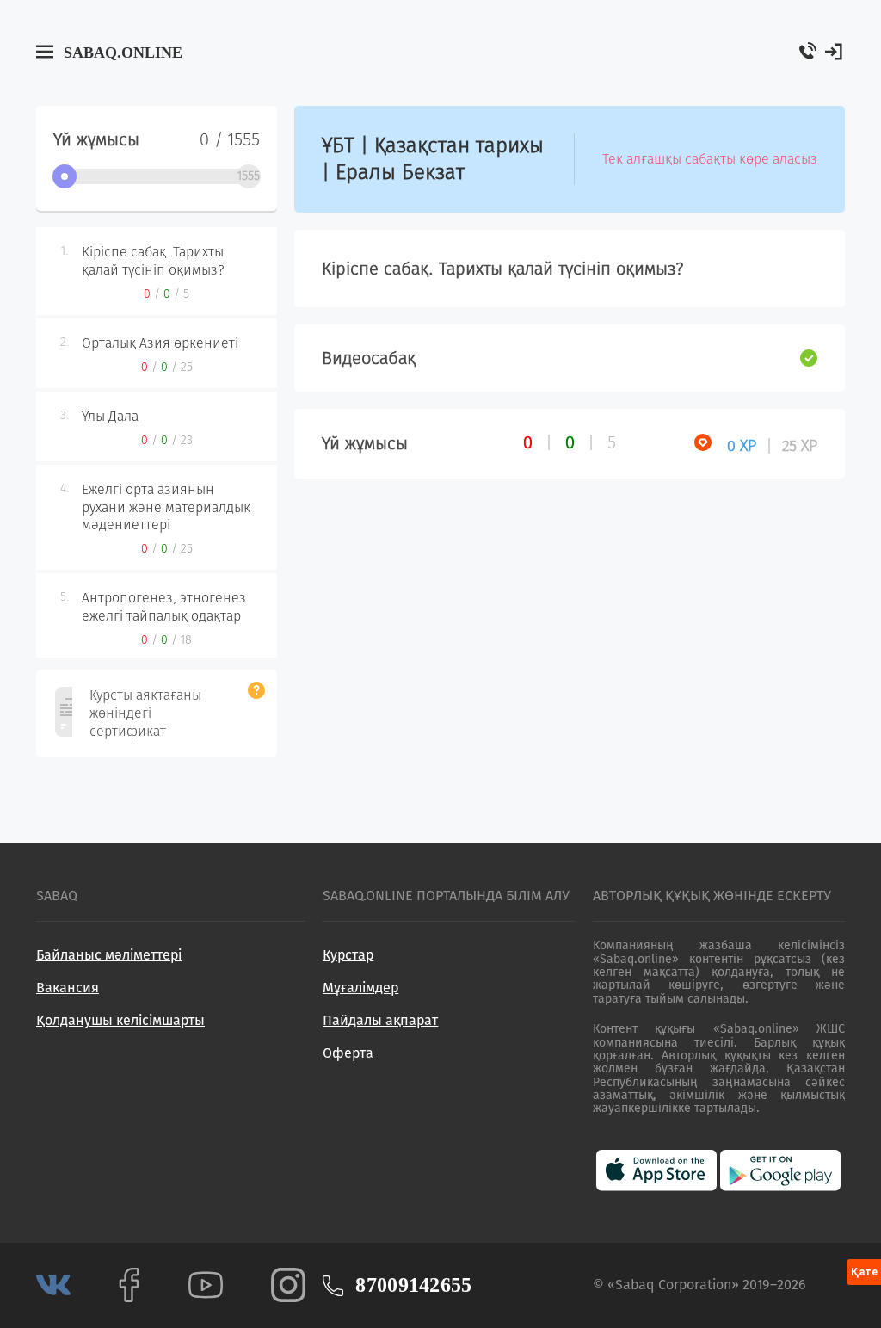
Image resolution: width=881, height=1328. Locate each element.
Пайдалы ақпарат (380, 1020)
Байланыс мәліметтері (109, 955)
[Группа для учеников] (53, 1284)
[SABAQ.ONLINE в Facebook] (129, 1284)
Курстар (348, 955)
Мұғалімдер (360, 987)
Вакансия (67, 987)
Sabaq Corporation (673, 1284)
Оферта (348, 1053)
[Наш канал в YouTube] (205, 1284)
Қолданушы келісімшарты (120, 1020)
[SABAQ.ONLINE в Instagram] (288, 1284)
